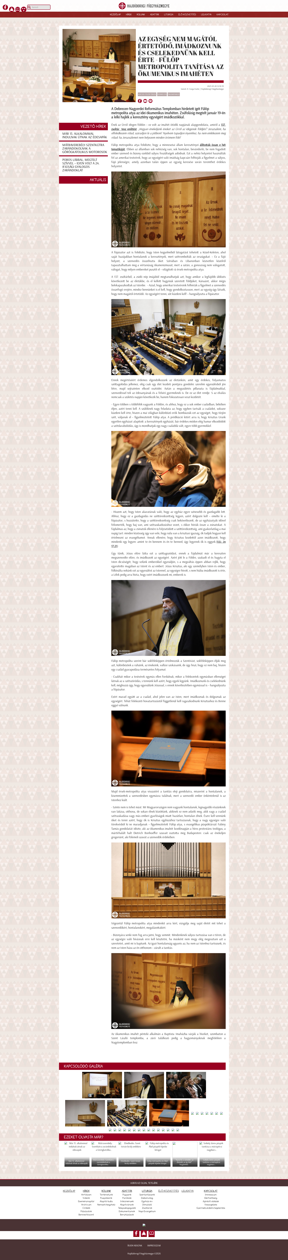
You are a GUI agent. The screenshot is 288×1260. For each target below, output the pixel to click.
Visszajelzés (210, 1204)
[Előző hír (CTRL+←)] (8, 635)
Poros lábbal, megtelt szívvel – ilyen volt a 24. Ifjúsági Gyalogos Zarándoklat (81, 165)
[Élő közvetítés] (11, 9)
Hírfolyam (86, 1194)
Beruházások (127, 1214)
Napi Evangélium (147, 1211)
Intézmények (127, 1201)
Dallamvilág (147, 1198)
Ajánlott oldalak (211, 1201)
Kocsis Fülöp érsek (147, 94)
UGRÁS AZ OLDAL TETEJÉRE (144, 1183)
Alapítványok (127, 1204)
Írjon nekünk (135, 1245)
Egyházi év (147, 1201)
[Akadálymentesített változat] (23, 9)
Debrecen (162, 94)
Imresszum (210, 1194)
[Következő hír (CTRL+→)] (279, 635)
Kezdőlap (115, 14)
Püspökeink (106, 1198)
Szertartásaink (147, 1194)
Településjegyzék (127, 1208)
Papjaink (127, 1194)
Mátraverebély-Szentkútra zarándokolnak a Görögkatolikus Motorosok (84, 148)
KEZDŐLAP (69, 1190)
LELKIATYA (188, 1190)
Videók (86, 1198)
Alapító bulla (106, 1201)
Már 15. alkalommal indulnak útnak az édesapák (84, 135)
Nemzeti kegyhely (106, 1204)
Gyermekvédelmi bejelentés (210, 1208)
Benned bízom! (86, 1214)
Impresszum (154, 1245)
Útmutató (147, 1204)
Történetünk (106, 1194)
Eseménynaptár (86, 1201)
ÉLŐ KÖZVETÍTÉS (168, 1190)
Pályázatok (86, 1211)
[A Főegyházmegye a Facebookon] (5, 9)
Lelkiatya (206, 14)
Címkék (86, 1208)
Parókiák (127, 1198)
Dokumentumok (127, 1211)
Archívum (86, 1204)
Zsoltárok (147, 1208)
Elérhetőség (210, 1198)
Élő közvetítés (187, 14)
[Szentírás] (17, 9)
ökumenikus (174, 94)
